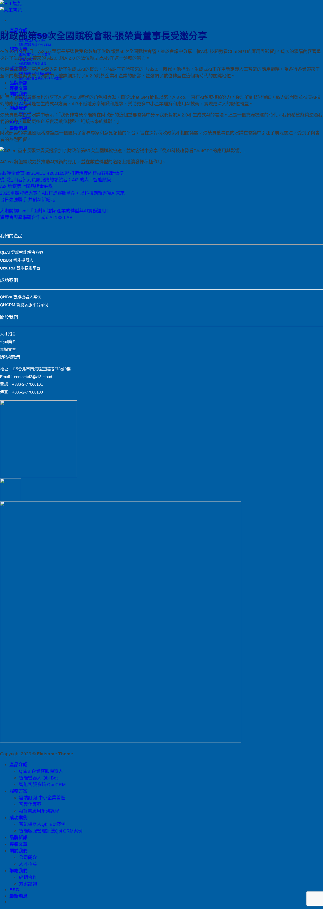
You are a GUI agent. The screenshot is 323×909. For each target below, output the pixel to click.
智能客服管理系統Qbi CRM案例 (51, 830)
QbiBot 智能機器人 (16, 260)
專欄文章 (18, 88)
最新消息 (18, 128)
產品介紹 (18, 764)
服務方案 (18, 791)
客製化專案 (30, 804)
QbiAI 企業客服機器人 (41, 771)
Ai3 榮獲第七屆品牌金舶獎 (26, 186)
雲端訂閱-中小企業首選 (42, 797)
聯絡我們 (18, 108)
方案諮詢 (28, 884)
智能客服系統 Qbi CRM (35, 45)
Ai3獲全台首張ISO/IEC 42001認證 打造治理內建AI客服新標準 (62, 173)
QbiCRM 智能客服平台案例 (24, 305)
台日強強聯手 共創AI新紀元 (27, 199)
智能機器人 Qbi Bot (38, 777)
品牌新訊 (18, 82)
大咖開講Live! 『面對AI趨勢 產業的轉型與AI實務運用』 (55, 210)
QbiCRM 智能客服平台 (20, 268)
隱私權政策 (10, 357)
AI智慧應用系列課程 (33, 64)
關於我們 (18, 850)
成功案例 (18, 817)
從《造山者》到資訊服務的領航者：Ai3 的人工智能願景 (55, 179)
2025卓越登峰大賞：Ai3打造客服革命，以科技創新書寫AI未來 (62, 193)
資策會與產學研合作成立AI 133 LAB (36, 217)
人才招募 (8, 334)
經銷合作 (28, 877)
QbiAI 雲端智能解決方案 (21, 252)
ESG (14, 889)
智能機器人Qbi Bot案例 (42, 824)
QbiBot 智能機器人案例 (20, 297)
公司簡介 (8, 342)
